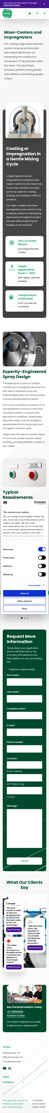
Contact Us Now (16, 1015)
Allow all (24, 593)
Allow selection (24, 601)
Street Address (14, 771)
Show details (34, 585)
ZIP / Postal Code (15, 784)
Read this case (13, 929)
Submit (24, 861)
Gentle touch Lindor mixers (7, 13)
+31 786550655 (15, 1011)
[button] (22, 618)
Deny (24, 608)
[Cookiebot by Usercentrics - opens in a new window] (34, 502)
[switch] (42, 557)
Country (11, 796)
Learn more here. (12, 5)
